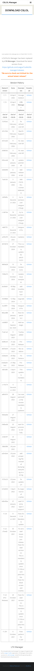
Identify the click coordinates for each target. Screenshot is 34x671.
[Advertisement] (17, 33)
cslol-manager (11, 655)
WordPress (28, 666)
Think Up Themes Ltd (14, 666)
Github (29, 95)
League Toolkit (7, 653)
